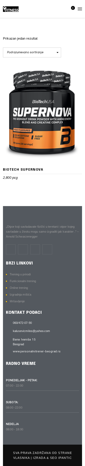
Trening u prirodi (20, 274)
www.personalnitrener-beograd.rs (36, 351)
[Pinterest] (35, 249)
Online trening (19, 287)
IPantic (65, 457)
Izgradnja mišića (20, 294)
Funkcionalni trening (23, 281)
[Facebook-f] (11, 249)
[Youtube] (47, 249)
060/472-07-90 (22, 322)
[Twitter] (23, 249)
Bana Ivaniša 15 (24, 339)
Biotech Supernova (23, 169)
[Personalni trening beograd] (11, 9)
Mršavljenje (17, 301)
